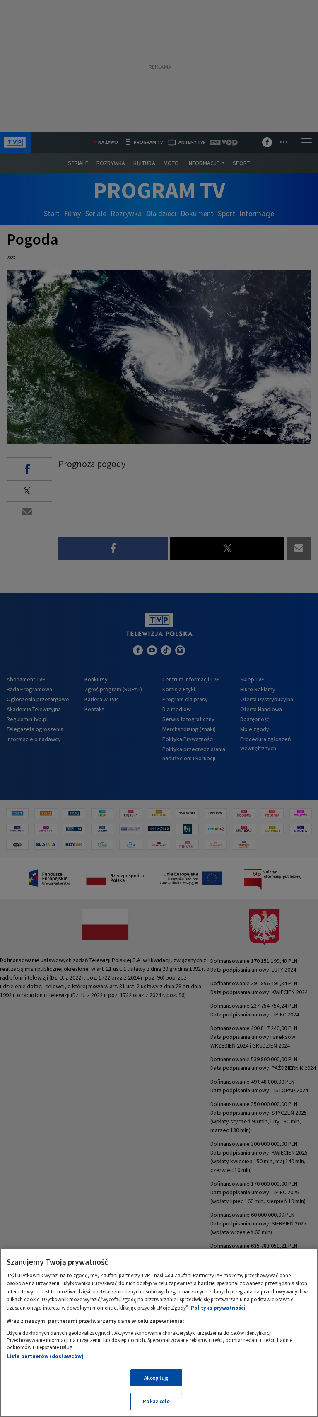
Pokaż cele (156, 1401)
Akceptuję (156, 1377)
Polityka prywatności (218, 1307)
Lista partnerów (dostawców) (45, 1356)
